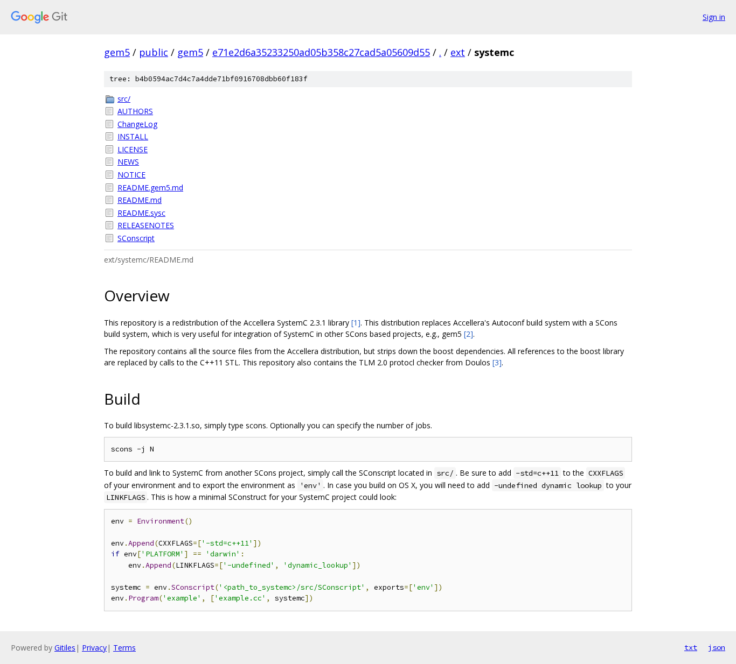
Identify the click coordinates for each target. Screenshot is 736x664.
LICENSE (132, 149)
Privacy (94, 647)
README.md (139, 200)
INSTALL (132, 136)
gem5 (117, 52)
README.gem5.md (150, 187)
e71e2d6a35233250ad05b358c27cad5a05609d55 (321, 52)
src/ (123, 99)
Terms (124, 647)
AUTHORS (135, 111)
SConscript (136, 238)
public (153, 52)
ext (457, 52)
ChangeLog (137, 124)
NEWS (128, 162)
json (716, 647)
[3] (497, 362)
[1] (355, 322)
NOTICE (131, 174)
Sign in (714, 17)
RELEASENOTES (145, 225)
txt (690, 647)
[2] (468, 334)
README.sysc (141, 213)
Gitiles (64, 647)
